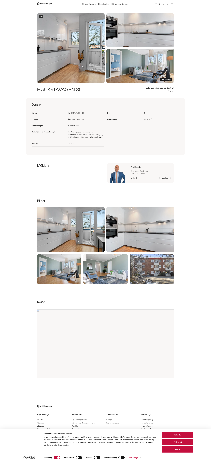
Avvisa (177, 449)
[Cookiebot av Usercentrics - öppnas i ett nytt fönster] (29, 457)
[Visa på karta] (105, 344)
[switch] (79, 457)
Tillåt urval (178, 442)
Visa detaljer (133, 458)
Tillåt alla (177, 435)
